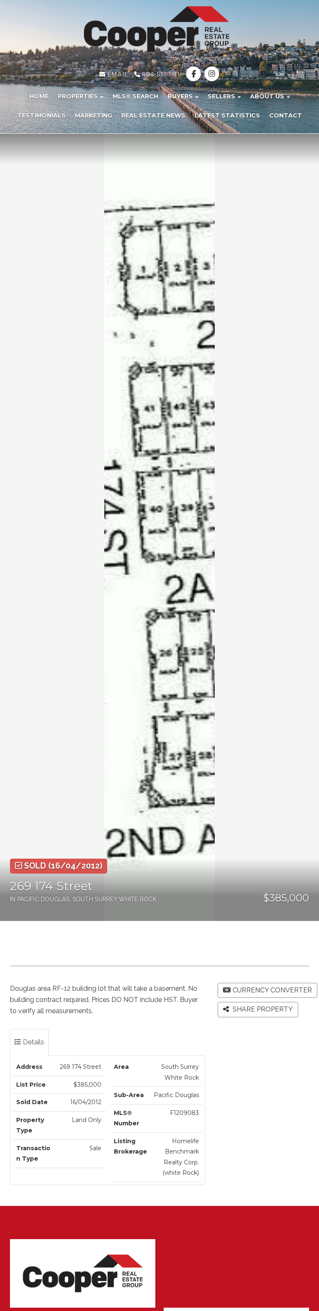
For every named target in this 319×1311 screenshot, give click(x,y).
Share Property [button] (262, 1009)
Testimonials (41, 115)
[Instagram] (212, 74)
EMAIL (116, 74)
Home (39, 96)
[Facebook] (195, 74)
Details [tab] (32, 1042)
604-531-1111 (159, 74)
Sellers (222, 96)
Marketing (93, 115)
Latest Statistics (227, 115)
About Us (268, 96)
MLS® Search (135, 96)
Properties (78, 96)
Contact (285, 115)
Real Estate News (153, 115)
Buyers (180, 96)
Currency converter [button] (272, 990)
